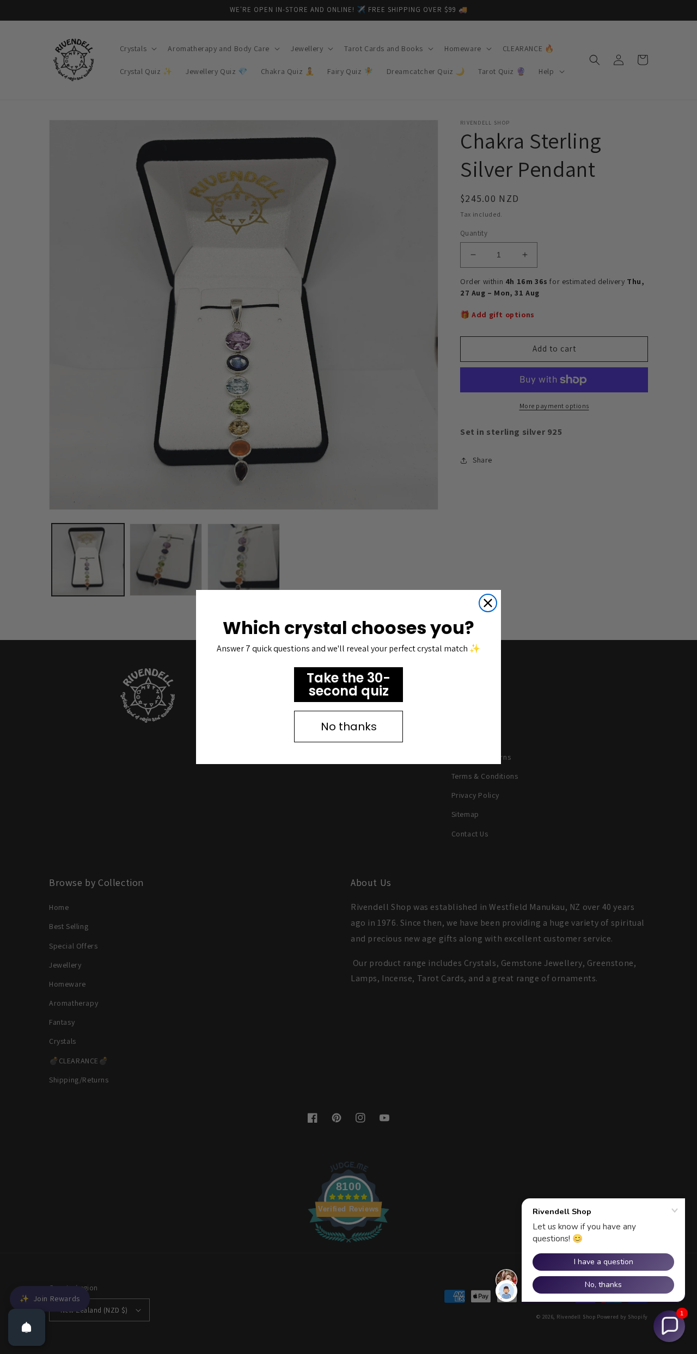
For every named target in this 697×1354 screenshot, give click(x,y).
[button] (669, 1326)
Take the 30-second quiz (348, 684)
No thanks (349, 726)
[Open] (26, 1327)
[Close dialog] (488, 603)
